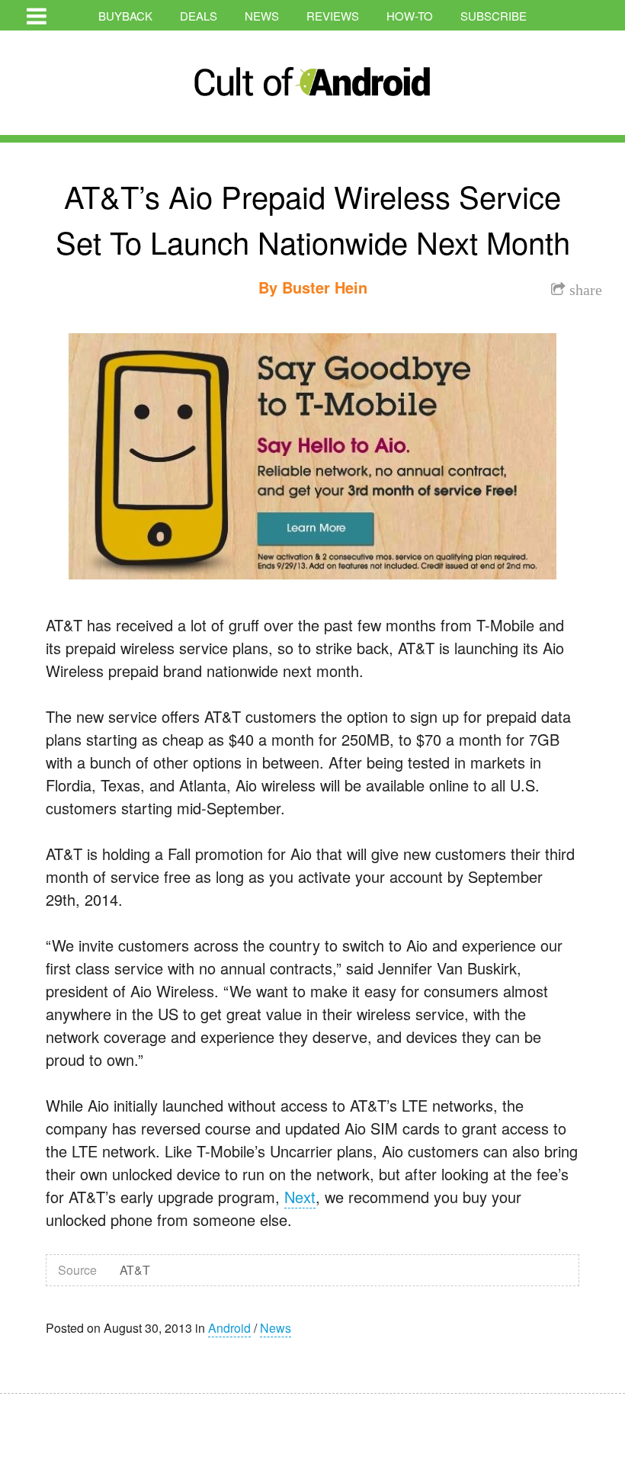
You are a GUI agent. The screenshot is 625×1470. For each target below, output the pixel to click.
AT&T (135, 1270)
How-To (409, 16)
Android (229, 1328)
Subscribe (493, 16)
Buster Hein (324, 287)
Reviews (332, 16)
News (262, 16)
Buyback (125, 16)
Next (300, 1197)
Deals (198, 16)
